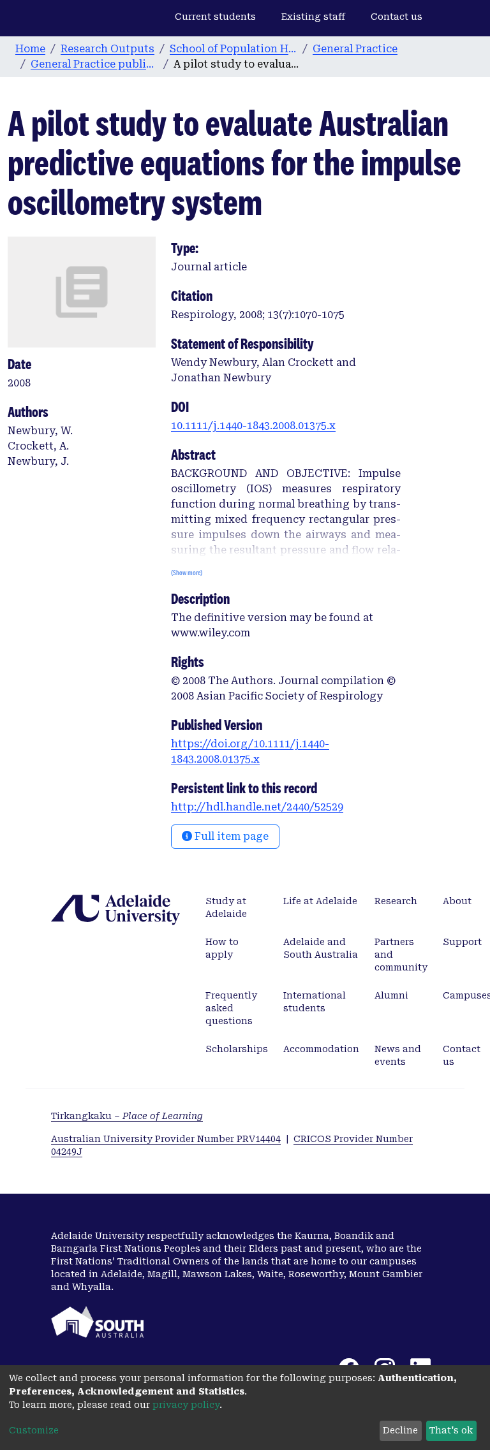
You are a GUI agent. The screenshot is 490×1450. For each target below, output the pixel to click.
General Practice (355, 49)
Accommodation (321, 1049)
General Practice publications (94, 64)
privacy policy (185, 1405)
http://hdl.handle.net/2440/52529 (257, 807)
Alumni (391, 995)
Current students (215, 16)
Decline (400, 1430)
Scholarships (236, 1049)
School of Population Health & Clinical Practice (233, 49)
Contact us (396, 16)
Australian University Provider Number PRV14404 (166, 1139)
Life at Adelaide (320, 901)
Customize (34, 1430)
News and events (398, 1055)
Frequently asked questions (231, 1008)
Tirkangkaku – (127, 1116)
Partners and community (401, 954)
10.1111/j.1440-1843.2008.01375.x (253, 426)
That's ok (451, 1430)
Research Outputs (107, 49)
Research (396, 901)
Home (30, 49)
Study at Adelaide (226, 907)
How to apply (222, 948)
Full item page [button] (230, 836)
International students (314, 1001)
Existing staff (313, 16)
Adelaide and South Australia (320, 948)
